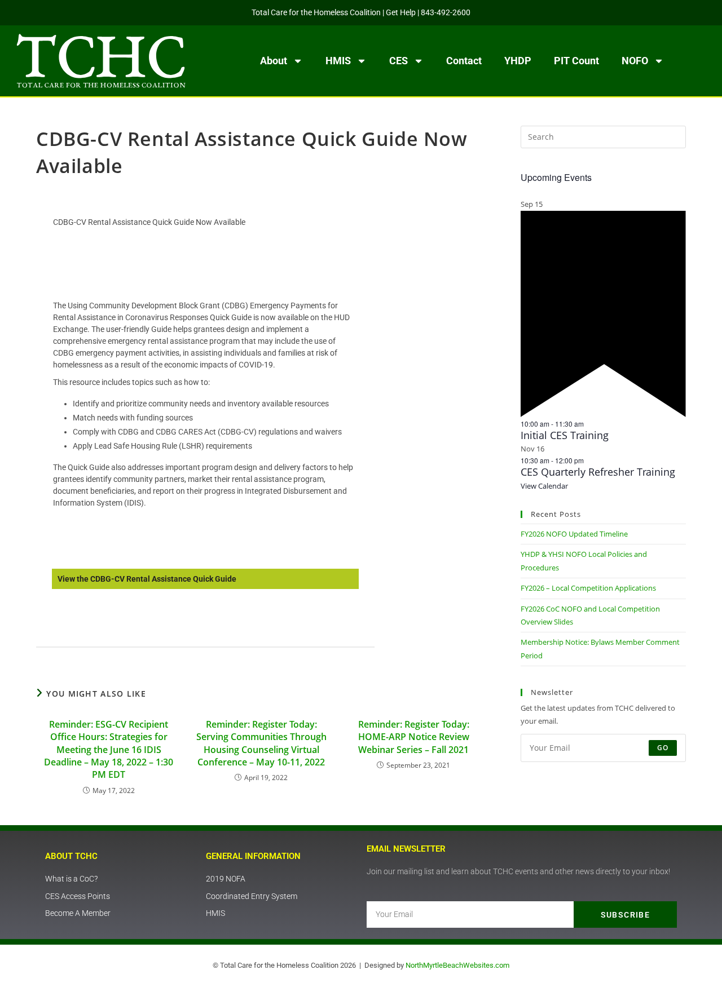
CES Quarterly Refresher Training (598, 472)
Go (662, 747)
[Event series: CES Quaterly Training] (589, 460)
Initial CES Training (565, 435)
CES (398, 61)
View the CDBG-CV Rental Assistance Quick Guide (147, 578)
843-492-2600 (445, 12)
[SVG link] (101, 61)
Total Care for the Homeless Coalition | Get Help (334, 12)
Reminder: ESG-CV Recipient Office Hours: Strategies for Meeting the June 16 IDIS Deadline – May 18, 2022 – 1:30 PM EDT (108, 749)
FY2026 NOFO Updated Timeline (574, 534)
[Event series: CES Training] (589, 423)
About (273, 61)
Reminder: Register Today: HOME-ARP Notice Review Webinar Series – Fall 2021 (413, 737)
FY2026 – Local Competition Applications (588, 588)
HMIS (338, 61)
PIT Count (576, 61)
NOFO (635, 61)
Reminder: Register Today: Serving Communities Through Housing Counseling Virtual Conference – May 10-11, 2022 (261, 743)
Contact (464, 61)
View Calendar (544, 486)
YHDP (517, 61)
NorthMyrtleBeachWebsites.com (457, 965)
